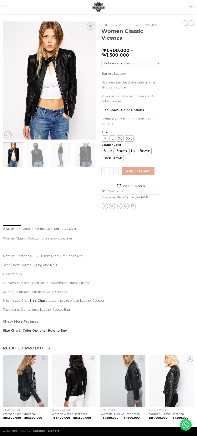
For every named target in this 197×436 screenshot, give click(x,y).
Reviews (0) (69, 228)
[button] (186, 425)
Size (105, 132)
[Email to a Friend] (119, 206)
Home (106, 24)
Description (12, 228)
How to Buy (57, 330)
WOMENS (122, 24)
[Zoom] (8, 135)
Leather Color (111, 145)
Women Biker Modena (19, 414)
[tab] (12, 229)
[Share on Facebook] (105, 206)
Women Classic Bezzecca (69, 414)
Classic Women (145, 24)
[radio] (105, 138)
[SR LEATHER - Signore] (98, 7)
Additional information (41, 228)
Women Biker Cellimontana (120, 414)
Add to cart (138, 171)
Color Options (132, 110)
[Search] (191, 7)
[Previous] (9, 80)
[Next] (88, 80)
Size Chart (110, 110)
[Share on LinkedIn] (132, 206)
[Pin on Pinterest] (126, 206)
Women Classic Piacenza (166, 414)
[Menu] (5, 7)
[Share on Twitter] (112, 206)
